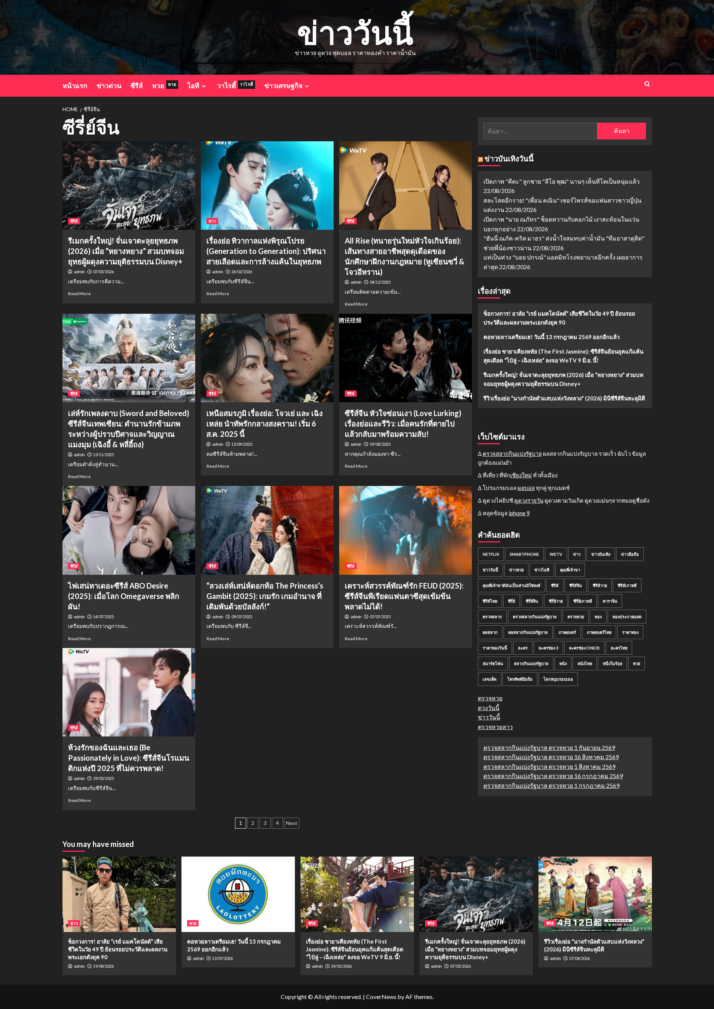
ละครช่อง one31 (584, 648)
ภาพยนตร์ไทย (599, 632)
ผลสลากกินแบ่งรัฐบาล (528, 632)
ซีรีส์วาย (600, 585)
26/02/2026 (241, 271)
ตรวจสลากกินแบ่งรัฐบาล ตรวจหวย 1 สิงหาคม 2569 (549, 766)
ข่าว (212, 221)
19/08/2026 (103, 966)
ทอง (598, 617)
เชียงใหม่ (521, 475)
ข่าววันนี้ (355, 32)
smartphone (524, 554)
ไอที (193, 85)
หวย (164, 85)
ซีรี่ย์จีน (532, 601)
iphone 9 (519, 513)
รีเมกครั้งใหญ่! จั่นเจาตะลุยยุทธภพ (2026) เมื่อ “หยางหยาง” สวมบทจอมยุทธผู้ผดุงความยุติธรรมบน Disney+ (126, 251)
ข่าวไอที (541, 570)
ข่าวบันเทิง (600, 554)
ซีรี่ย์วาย (556, 601)
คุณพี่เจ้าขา (570, 570)
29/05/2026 (341, 966)
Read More (79, 293)
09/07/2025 (241, 616)
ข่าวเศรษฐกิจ (283, 85)
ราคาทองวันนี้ (495, 648)
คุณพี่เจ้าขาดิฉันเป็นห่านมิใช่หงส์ (511, 585)
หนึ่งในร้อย (612, 663)
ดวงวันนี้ (488, 707)
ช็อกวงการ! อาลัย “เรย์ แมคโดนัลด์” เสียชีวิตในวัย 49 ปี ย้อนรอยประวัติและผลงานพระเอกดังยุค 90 (559, 318)
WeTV (556, 554)
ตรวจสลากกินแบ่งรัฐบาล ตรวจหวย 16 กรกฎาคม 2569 (553, 776)
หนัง (563, 663)
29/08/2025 (380, 444)
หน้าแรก (74, 85)
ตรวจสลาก (492, 617)
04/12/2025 (380, 282)
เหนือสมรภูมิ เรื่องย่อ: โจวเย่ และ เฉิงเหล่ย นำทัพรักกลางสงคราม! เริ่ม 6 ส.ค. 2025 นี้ (264, 423)
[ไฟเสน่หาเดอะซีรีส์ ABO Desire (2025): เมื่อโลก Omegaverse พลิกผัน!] (128, 530)
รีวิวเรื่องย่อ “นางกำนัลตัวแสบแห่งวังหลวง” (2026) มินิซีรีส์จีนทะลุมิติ (564, 398)
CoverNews (381, 996)
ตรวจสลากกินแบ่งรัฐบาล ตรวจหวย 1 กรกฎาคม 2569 (551, 785)
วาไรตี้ (235, 85)
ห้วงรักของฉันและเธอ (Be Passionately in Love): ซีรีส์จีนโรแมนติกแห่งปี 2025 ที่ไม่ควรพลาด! (128, 758)
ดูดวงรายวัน (528, 500)
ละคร (523, 648)
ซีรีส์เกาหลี (627, 585)
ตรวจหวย (575, 617)
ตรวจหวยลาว (495, 727)
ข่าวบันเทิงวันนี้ (509, 158)
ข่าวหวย (516, 570)
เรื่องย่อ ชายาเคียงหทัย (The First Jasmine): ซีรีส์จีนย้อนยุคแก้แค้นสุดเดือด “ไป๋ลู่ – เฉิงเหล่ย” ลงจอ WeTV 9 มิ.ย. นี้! (563, 356)
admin (79, 272)
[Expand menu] (203, 86)
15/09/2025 (241, 444)
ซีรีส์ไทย (490, 601)
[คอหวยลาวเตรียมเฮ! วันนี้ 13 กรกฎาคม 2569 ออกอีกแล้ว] (238, 894)
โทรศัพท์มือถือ (520, 679)
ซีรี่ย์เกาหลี (582, 601)
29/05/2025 (103, 778)
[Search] (647, 83)
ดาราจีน (610, 601)
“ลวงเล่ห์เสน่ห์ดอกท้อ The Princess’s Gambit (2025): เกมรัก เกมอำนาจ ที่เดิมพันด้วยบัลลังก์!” (264, 596)
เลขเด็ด (489, 679)
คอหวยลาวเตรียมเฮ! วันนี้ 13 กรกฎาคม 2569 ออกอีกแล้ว (551, 336)
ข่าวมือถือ (630, 554)
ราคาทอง (630, 632)
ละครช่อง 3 (548, 648)
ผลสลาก (490, 632)
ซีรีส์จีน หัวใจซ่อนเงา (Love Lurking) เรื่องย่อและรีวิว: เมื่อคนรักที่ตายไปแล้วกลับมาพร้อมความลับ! (403, 423)
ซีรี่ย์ (511, 601)
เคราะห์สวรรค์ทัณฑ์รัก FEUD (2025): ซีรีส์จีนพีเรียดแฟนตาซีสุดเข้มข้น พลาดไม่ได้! (404, 596)
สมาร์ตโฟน (493, 663)
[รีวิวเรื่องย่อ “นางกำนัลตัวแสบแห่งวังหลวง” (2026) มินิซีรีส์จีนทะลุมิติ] (595, 894)
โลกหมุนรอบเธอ (558, 679)
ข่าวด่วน (109, 85)
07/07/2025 (380, 616)
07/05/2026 (103, 271)
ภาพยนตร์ (567, 632)
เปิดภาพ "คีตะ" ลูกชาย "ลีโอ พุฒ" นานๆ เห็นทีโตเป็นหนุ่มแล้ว (561, 181)
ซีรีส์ (137, 85)
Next (292, 823)
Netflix (491, 554)
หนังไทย (585, 663)
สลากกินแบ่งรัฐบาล (531, 663)
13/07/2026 (222, 958)
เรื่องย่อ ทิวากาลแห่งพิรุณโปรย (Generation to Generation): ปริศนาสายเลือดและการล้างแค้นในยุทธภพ (266, 251)
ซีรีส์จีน (575, 585)
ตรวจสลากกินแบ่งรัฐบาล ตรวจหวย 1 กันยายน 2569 (549, 747)
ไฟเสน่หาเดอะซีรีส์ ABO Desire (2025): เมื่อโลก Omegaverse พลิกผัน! (123, 596)
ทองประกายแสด (626, 617)
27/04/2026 (579, 958)
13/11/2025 (103, 454)
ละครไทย (619, 648)
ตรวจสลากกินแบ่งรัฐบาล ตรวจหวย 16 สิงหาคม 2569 (551, 757)
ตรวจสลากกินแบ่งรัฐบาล (512, 454)
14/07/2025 (103, 616)
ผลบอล (526, 488)
